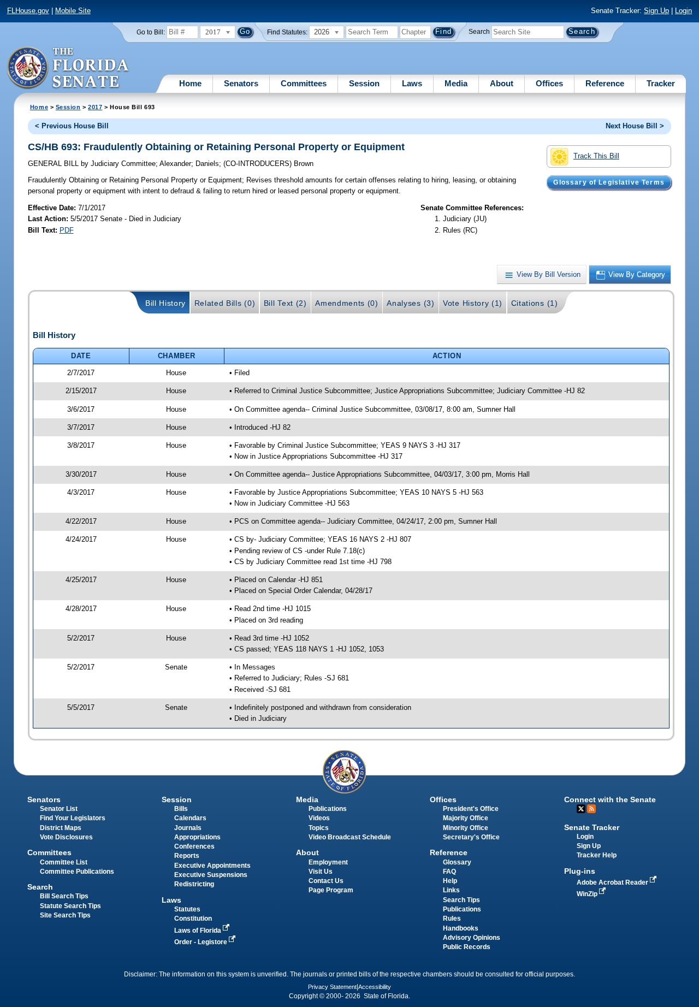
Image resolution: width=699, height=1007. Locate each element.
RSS (591, 808)
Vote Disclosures (66, 837)
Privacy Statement (332, 987)
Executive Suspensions (210, 875)
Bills (181, 808)
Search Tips (461, 900)
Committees (304, 83)
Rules (452, 918)
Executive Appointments (212, 865)
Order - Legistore (201, 942)
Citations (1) (534, 303)
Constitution (193, 918)
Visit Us (321, 871)
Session (364, 83)
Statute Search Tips (70, 906)
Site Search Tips (65, 915)
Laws (412, 83)
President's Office (471, 808)
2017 (95, 107)
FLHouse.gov (28, 11)
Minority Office (465, 828)
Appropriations (197, 837)
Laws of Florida (198, 930)
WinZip (588, 894)
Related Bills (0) (225, 303)
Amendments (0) (346, 303)
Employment (328, 862)
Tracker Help (597, 855)
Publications (328, 808)
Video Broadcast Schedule (350, 837)
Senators (241, 83)
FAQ (449, 871)
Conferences (194, 846)
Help (450, 881)
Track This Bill (596, 156)
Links (451, 890)
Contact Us (326, 881)
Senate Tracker (591, 827)
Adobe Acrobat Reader (613, 882)
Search (479, 31)
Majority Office (465, 818)
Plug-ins (579, 871)
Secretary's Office (471, 837)
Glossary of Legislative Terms (608, 182)
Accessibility (374, 987)
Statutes (187, 909)
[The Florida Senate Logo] (68, 68)
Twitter (581, 808)
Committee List (63, 862)
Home (190, 83)
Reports (186, 855)
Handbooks (460, 928)
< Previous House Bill (72, 126)
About (501, 83)
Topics (319, 828)
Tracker (661, 83)
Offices (549, 83)
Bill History (165, 303)
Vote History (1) (472, 303)
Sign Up (656, 11)
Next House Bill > (635, 126)
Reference (604, 83)
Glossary (457, 862)
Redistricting (194, 884)
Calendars (190, 818)
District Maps (60, 828)
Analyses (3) (410, 303)
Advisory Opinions (471, 937)
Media (456, 83)
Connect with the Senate (610, 799)
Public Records (466, 947)
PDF (67, 230)
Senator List (59, 808)
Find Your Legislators (72, 818)
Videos (319, 818)
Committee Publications (77, 871)
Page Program (331, 890)
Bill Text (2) (285, 303)
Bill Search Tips (64, 896)
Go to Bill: (151, 32)
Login (683, 11)
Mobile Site (73, 11)
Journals (188, 828)
